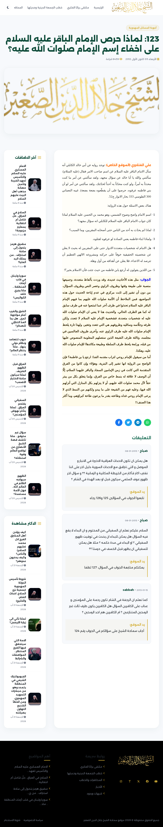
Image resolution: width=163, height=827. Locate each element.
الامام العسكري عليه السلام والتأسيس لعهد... (31, 768)
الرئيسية (98, 7)
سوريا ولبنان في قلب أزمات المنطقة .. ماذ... (26, 802)
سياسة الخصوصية (33, 820)
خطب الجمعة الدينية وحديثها (44, 7)
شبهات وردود (94, 793)
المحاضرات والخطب (90, 780)
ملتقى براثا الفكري (78, 7)
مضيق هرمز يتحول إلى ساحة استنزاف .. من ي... (30, 791)
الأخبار (99, 786)
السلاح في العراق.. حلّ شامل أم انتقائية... (29, 779)
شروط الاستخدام (12, 820)
